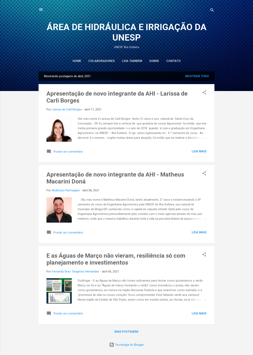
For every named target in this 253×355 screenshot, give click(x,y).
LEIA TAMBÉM (132, 61)
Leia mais (199, 151)
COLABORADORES (101, 61)
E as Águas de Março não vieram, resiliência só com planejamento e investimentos (115, 259)
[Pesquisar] (212, 11)
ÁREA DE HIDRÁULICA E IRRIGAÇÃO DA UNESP (127, 32)
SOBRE (154, 61)
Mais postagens (126, 331)
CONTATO (173, 61)
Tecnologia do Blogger (129, 344)
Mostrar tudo (197, 76)
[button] (204, 93)
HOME (77, 61)
